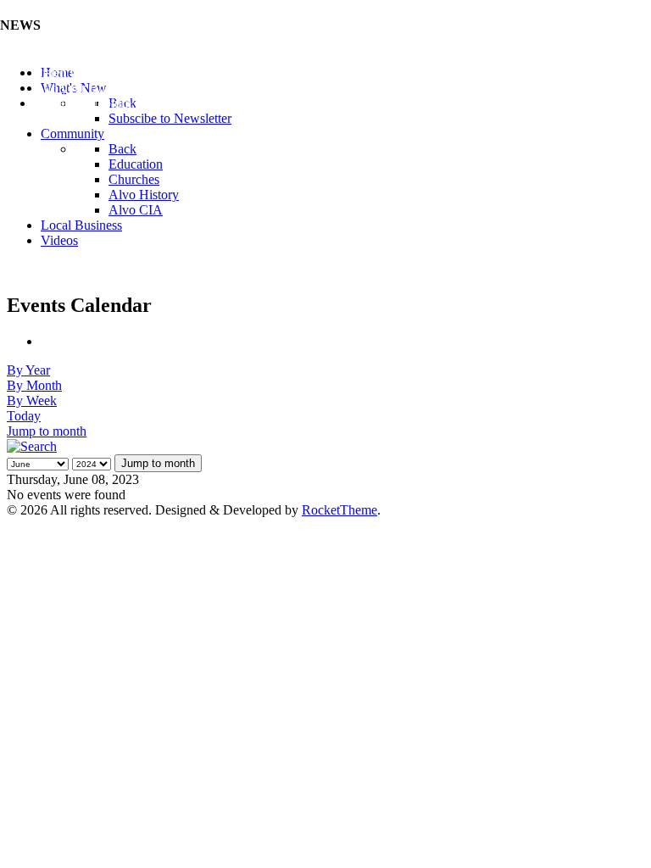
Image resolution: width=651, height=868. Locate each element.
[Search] (32, 446)
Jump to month (46, 431)
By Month (34, 385)
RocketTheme (339, 510)
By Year (28, 370)
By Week (32, 400)
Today (24, 416)
